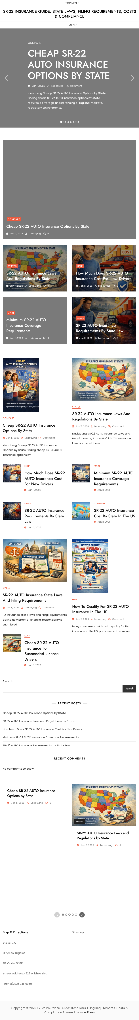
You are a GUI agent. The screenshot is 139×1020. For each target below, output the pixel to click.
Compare (34, 43)
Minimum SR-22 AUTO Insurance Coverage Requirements (26, 325)
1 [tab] (61, 122)
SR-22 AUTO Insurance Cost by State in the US (114, 513)
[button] (69, 25)
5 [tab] (74, 122)
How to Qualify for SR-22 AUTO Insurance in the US (100, 609)
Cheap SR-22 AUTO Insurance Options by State (69, 64)
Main (11, 313)
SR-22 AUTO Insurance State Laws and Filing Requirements (32, 597)
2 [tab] (64, 122)
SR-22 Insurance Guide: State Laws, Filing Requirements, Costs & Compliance (69, 13)
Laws (80, 318)
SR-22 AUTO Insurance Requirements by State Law (99, 328)
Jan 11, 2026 (38, 86)
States (12, 266)
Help (80, 266)
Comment (76, 86)
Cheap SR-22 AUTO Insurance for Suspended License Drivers (41, 651)
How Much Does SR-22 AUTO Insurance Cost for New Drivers (103, 276)
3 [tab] (68, 122)
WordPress (87, 1012)
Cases (6, 588)
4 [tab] (71, 122)
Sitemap (78, 932)
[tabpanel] (69, 78)
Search (8, 681)
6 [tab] (78, 122)
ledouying (57, 86)
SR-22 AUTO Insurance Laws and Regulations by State (31, 276)
